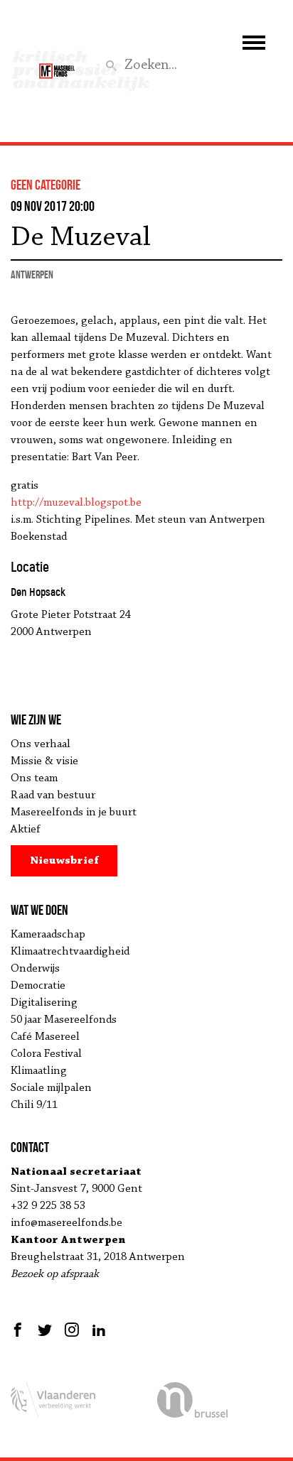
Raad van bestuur (53, 795)
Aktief (26, 829)
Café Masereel (45, 1037)
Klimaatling (39, 1071)
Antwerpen (32, 274)
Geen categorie (45, 184)
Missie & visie (44, 761)
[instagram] (71, 1329)
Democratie (38, 986)
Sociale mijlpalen (51, 1088)
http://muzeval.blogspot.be (76, 503)
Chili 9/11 (34, 1105)
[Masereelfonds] (57, 64)
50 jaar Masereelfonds (64, 1020)
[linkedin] (99, 1329)
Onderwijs (35, 968)
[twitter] (44, 1329)
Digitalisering (44, 1003)
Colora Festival (46, 1054)
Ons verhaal (40, 744)
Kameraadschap (48, 934)
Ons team (34, 778)
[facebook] (19, 1329)
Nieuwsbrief (64, 861)
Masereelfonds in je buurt (74, 812)
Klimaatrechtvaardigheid (70, 951)
